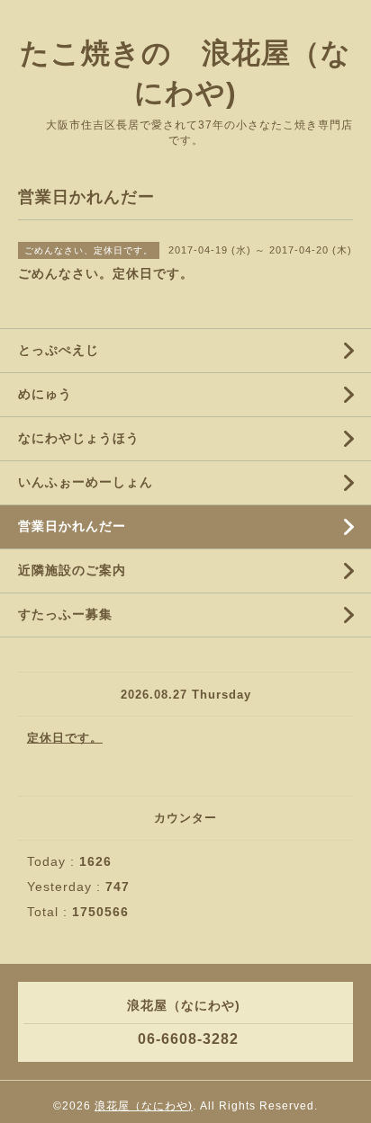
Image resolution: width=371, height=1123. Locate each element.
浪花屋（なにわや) (144, 1106)
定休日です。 (65, 737)
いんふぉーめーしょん (85, 482)
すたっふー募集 (65, 614)
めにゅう (45, 394)
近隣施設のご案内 (72, 570)
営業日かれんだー (72, 526)
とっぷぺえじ (58, 350)
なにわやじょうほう (79, 438)
